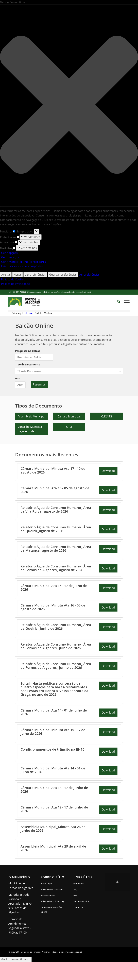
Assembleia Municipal (31, 416)
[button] (69, 105)
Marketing (6, 248)
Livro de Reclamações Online (53, 909)
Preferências (8, 237)
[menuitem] (117, 302)
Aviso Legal (46, 883)
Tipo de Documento (27, 364)
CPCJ (69, 427)
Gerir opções (9, 253)
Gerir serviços (10, 257)
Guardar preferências (63, 274)
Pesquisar (39, 384)
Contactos (78, 907)
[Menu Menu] (125, 302)
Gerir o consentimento (15, 959)
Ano (17, 378)
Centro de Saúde (81, 901)
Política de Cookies (13, 279)
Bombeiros (78, 883)
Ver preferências (35, 274)
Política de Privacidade (15, 284)
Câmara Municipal (69, 416)
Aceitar (5, 274)
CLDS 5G (106, 416)
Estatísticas (7, 242)
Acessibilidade (48, 895)
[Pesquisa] (117, 302)
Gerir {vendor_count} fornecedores (23, 262)
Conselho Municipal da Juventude (30, 429)
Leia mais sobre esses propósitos (22, 266)
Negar (17, 274)
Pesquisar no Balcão (27, 350)
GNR (75, 895)
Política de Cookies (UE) (52, 901)
